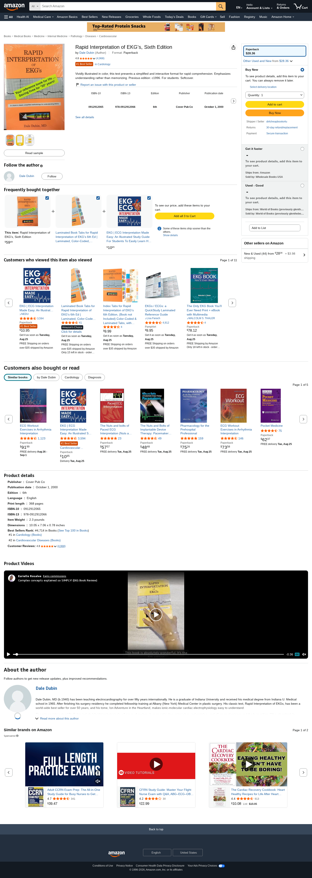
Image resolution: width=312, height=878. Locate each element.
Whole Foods (152, 16)
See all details (84, 117)
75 (280, 430)
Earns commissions (54, 576)
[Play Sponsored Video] (156, 764)
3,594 (82, 438)
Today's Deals (174, 16)
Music (263, 16)
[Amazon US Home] (116, 854)
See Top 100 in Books (73, 530)
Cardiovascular (108, 36)
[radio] (274, 51)
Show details (170, 235)
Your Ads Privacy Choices (202, 865)
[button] (8, 17)
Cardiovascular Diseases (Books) (38, 540)
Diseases (90, 36)
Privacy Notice (124, 865)
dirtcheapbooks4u (276, 121)
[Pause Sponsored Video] (98, 774)
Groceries (132, 16)
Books (192, 16)
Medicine (39, 36)
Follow (52, 176)
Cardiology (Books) (29, 534)
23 (119, 438)
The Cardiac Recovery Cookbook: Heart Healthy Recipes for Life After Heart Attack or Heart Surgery (258, 792)
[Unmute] (304, 654)
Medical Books (22, 36)
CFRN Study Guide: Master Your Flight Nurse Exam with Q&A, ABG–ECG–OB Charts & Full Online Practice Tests (165, 792)
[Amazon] (15, 6)
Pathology (76, 36)
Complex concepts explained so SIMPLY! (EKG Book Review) (57, 580)
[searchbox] (128, 6)
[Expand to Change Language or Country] (168, 853)
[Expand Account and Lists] (272, 8)
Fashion (234, 16)
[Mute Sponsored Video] (98, 781)
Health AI (23, 16)
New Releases (111, 16)
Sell (222, 16)
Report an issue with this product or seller (108, 84)
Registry (249, 16)
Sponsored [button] (9, 735)
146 (240, 438)
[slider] (148, 654)
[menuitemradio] (297, 654)
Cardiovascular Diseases (70, 446)
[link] (78, 211)
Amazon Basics (67, 16)
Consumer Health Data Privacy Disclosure (160, 865)
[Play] (7, 654)
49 (160, 438)
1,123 (41, 438)
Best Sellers (90, 16)
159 (200, 438)
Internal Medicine (57, 36)
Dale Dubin (86, 52)
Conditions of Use (103, 865)
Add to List (259, 228)
